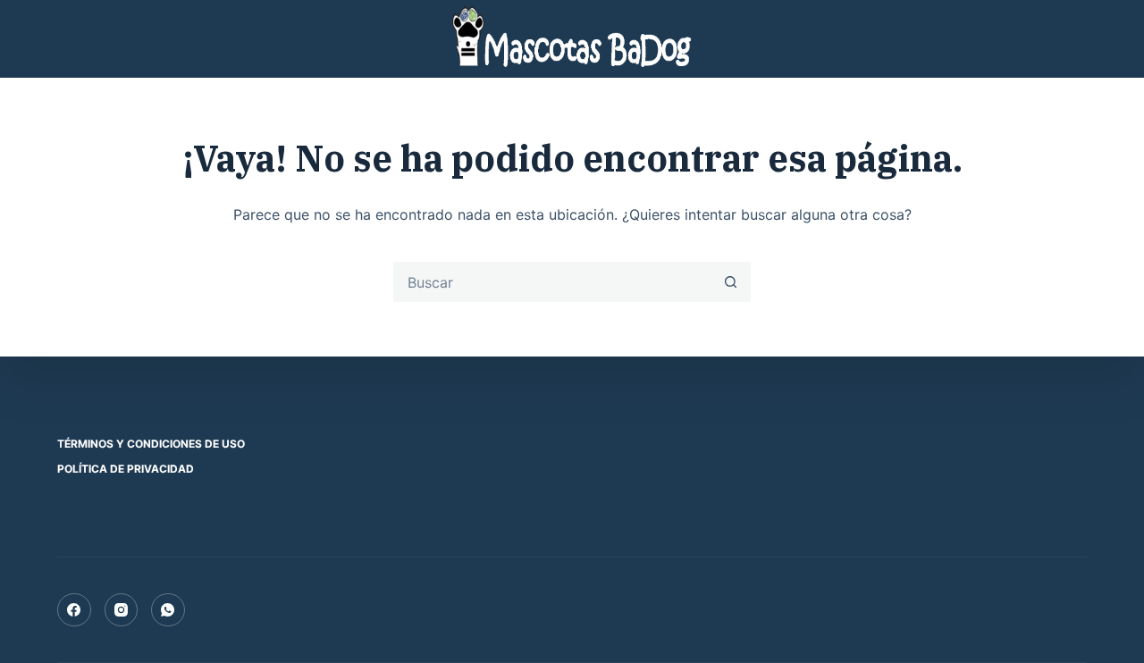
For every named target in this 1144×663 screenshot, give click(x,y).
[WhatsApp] (168, 610)
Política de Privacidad (125, 468)
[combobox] (552, 282)
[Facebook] (74, 610)
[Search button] (730, 282)
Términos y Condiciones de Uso (151, 443)
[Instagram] (122, 610)
